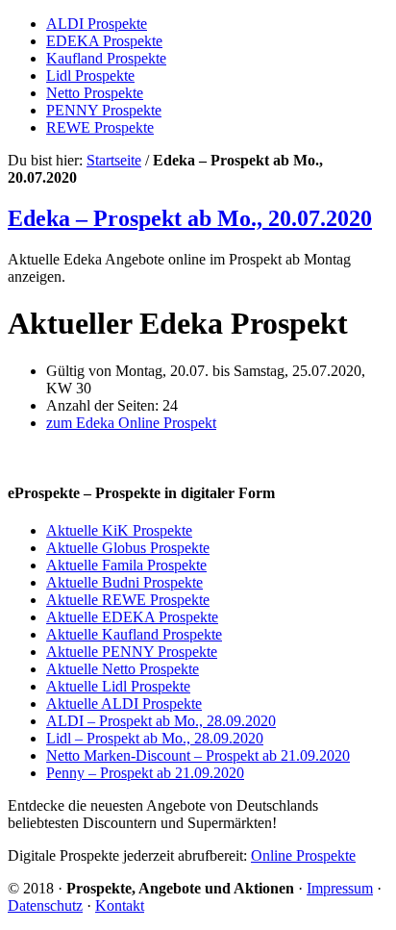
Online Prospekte (303, 855)
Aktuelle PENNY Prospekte (131, 651)
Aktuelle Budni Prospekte (124, 582)
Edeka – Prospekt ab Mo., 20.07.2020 (190, 218)
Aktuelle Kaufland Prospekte (134, 634)
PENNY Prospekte (103, 110)
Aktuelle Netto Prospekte (122, 669)
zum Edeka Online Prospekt (131, 423)
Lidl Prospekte (90, 75)
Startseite (114, 160)
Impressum (340, 888)
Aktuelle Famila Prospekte (126, 565)
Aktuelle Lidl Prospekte (118, 686)
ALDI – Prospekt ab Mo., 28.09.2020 (161, 721)
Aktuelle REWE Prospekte (128, 599)
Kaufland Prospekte (106, 58)
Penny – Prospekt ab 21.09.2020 (145, 773)
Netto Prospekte (94, 93)
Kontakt (119, 905)
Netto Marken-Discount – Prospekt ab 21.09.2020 (198, 755)
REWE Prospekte (100, 127)
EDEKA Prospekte (104, 41)
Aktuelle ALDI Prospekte (124, 703)
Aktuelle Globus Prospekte (128, 548)
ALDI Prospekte (96, 23)
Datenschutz (45, 905)
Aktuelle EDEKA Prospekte (132, 617)
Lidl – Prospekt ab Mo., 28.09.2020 (154, 738)
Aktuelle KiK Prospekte (119, 530)
